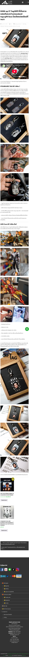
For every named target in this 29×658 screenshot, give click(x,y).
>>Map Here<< (14, 642)
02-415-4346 (14, 638)
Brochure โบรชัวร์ (8, 614)
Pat (11, 23)
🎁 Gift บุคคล (5, 583)
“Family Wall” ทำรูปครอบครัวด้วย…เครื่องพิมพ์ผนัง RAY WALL (13, 548)
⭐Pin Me (6, 603)
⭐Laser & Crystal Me (9, 591)
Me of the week (17, 26)
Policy (5, 617)
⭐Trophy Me (7, 597)
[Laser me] (8, 26)
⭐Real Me (6, 586)
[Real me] (12, 26)
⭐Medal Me (7, 600)
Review (16, 24)
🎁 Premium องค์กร (6, 594)
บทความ (19, 24)
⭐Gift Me (6, 589)
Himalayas (10, 655)
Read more (4, 500)
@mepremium (16, 641)
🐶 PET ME (4, 606)
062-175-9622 (17, 633)
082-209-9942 (17, 631)
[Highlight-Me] (3, 26)
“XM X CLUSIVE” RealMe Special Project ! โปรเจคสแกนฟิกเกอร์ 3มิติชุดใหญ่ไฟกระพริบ (14, 543)
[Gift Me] (24, 24)
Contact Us (4, 611)
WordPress (24, 655)
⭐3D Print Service (6, 609)
